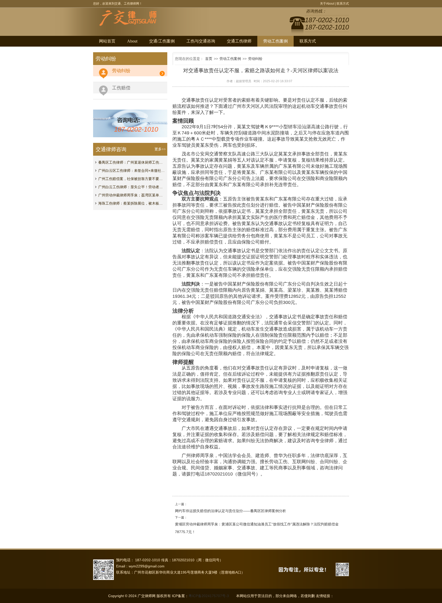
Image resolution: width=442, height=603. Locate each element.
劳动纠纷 (255, 59)
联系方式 (343, 3)
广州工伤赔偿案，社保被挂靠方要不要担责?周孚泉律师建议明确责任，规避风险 (131, 179)
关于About (327, 3)
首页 (208, 59)
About (132, 41)
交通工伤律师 (239, 41)
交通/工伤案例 (162, 41)
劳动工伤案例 (275, 41)
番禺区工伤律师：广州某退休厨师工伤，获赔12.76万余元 (131, 162)
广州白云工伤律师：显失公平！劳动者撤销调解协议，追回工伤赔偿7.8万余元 (131, 187)
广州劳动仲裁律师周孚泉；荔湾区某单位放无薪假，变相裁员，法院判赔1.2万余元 (131, 195)
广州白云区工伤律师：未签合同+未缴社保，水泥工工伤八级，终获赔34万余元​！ (131, 170)
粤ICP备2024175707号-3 (209, 596)
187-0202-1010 (136, 129)
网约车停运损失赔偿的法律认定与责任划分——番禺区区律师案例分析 (230, 511)
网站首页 (107, 41)
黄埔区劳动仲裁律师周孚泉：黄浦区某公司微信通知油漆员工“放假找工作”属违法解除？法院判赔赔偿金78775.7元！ (257, 528)
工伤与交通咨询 (200, 41)
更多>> (160, 149)
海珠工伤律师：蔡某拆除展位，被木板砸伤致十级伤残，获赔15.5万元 (131, 203)
